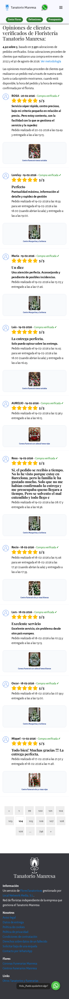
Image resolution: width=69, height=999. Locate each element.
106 (41, 821)
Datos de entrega (13, 922)
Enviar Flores (14, 19)
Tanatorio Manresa (23, 7)
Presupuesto (54, 19)
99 (29, 810)
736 (41, 831)
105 (31, 821)
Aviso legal (9, 917)
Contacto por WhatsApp (17, 951)
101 (50, 810)
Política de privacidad (15, 932)
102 (61, 810)
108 (62, 821)
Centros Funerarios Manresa (20, 968)
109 (21, 831)
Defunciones (34, 19)
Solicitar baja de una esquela (20, 946)
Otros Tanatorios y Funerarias (20, 980)
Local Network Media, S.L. (18, 895)
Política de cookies (14, 927)
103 (10, 821)
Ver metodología (51, 61)
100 (40, 810)
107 (51, 821)
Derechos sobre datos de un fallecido (25, 941)
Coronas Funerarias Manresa (20, 963)
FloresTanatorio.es (31, 890)
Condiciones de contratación (20, 936)
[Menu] (61, 6)
